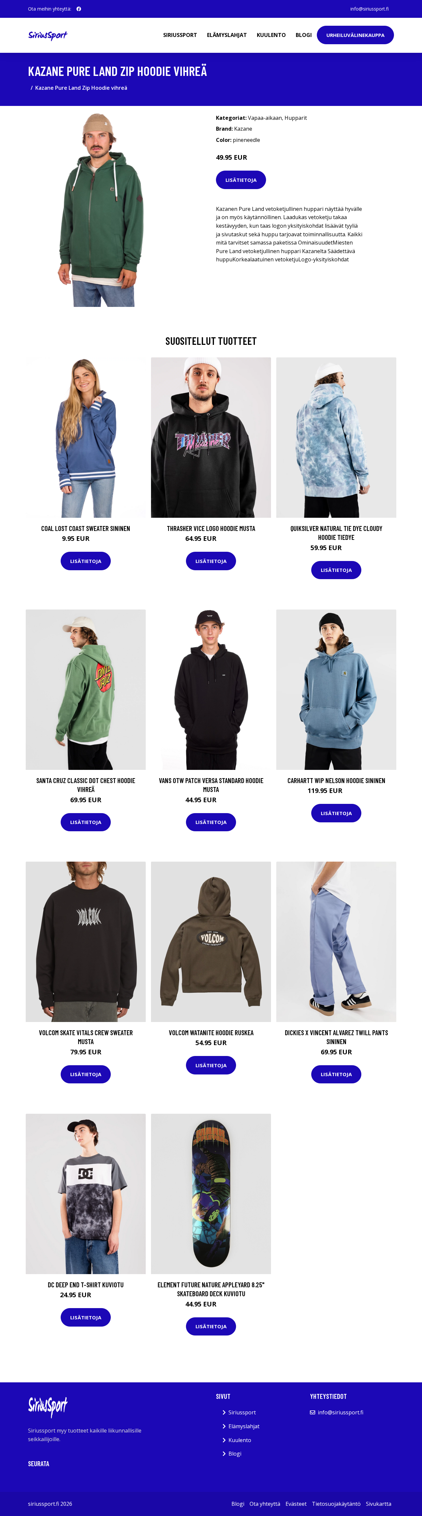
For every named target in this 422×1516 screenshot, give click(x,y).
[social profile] (79, 9)
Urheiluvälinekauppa (355, 35)
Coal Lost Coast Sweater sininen (85, 528)
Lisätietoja (241, 180)
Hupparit (296, 117)
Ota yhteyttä (265, 1503)
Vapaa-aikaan (265, 117)
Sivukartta (378, 1503)
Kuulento (271, 35)
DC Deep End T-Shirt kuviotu (86, 1284)
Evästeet (296, 1503)
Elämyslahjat (227, 35)
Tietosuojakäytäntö (336, 1503)
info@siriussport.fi (369, 9)
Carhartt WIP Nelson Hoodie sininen (336, 780)
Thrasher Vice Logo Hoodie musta (211, 528)
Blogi (304, 35)
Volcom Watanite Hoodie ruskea (211, 1032)
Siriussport (180, 35)
